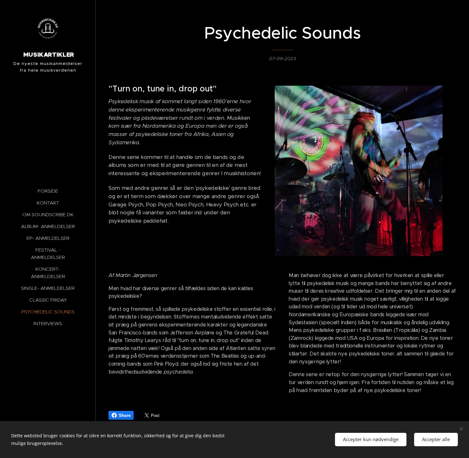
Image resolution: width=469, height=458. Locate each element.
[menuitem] (48, 191)
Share (124, 415)
